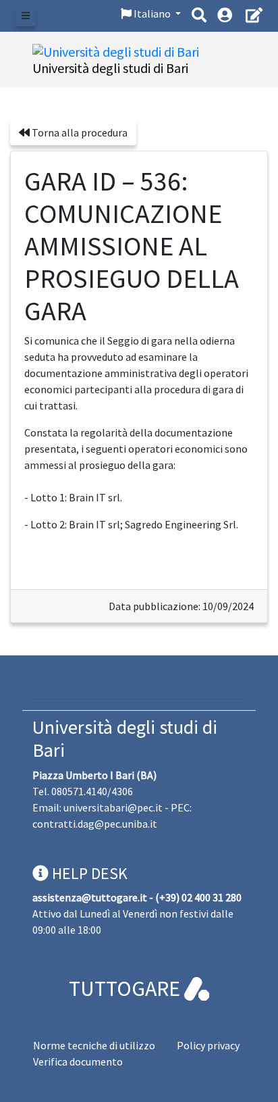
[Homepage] (115, 50)
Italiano (152, 13)
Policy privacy (208, 1045)
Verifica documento (78, 1061)
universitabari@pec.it (113, 807)
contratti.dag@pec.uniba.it (94, 823)
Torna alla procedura (79, 132)
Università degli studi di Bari (124, 738)
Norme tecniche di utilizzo (94, 1045)
